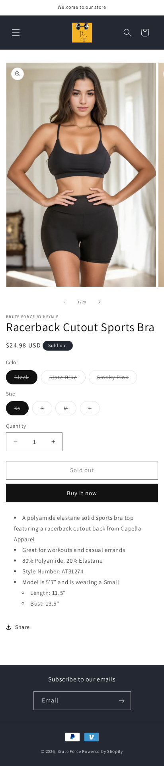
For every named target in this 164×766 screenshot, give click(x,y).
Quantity (16, 426)
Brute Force (69, 751)
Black (25, 378)
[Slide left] (64, 302)
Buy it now (82, 493)
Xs (21, 409)
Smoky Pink (117, 378)
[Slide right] (99, 302)
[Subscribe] (122, 700)
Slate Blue (67, 378)
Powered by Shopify (102, 751)
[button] (16, 32)
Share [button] (22, 627)
